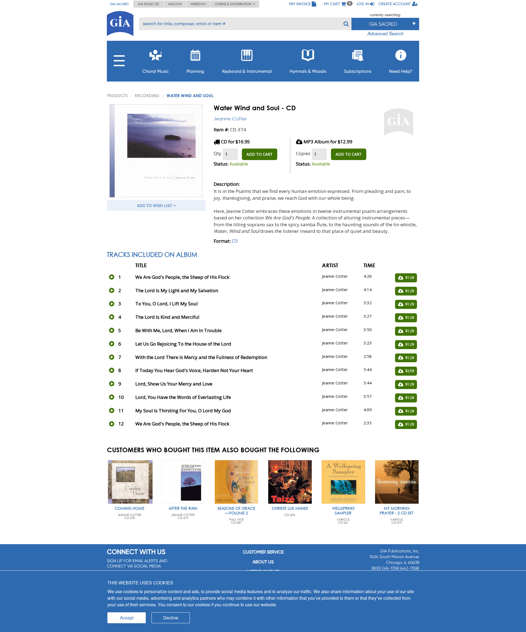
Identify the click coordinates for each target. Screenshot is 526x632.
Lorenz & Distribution (234, 4)
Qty (217, 153)
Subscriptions (357, 71)
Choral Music (155, 71)
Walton (175, 4)
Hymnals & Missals (308, 71)
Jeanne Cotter (230, 118)
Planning (195, 71)
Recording (147, 95)
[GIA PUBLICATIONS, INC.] (120, 22)
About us (263, 561)
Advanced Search (385, 33)
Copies (303, 153)
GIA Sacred (119, 4)
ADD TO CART (260, 154)
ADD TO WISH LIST (155, 205)
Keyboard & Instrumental (247, 71)
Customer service (263, 552)
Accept (126, 617)
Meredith (198, 4)
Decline (170, 617)
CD (235, 241)
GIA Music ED (148, 4)
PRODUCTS (117, 95)
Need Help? (400, 71)
